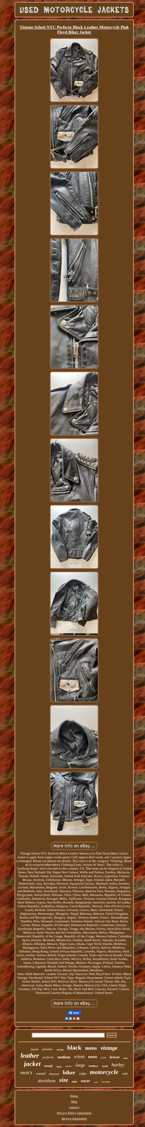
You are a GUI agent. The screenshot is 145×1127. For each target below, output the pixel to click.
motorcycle (104, 1072)
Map (74, 1101)
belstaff (48, 1066)
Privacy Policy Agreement (74, 1113)
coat (103, 1057)
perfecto (48, 1057)
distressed (54, 1074)
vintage (109, 1048)
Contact (74, 1107)
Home (74, 1096)
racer (85, 1080)
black (74, 1047)
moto (92, 1056)
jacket (32, 1063)
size (63, 1080)
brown (115, 1057)
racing (60, 1049)
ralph (82, 1073)
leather (30, 1055)
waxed (40, 1073)
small (105, 1066)
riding (59, 1066)
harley (118, 1064)
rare (74, 1081)
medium (64, 1057)
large (80, 1065)
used (96, 1082)
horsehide (106, 1081)
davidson (47, 1080)
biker (69, 1072)
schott (79, 1056)
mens (91, 1048)
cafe (125, 1073)
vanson (68, 1066)
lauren (34, 1049)
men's (26, 1072)
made (125, 1058)
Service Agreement (74, 1118)
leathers (93, 1065)
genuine (47, 1049)
